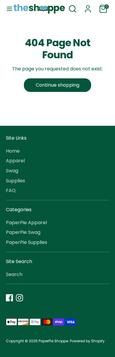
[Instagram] (19, 297)
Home (13, 151)
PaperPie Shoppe (53, 340)
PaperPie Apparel (26, 222)
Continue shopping (57, 85)
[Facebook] (9, 297)
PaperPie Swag (23, 232)
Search (14, 274)
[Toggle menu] (7, 9)
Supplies (15, 180)
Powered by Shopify (87, 340)
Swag (12, 170)
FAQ (11, 190)
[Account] (88, 6)
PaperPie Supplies (26, 242)
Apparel (15, 160)
